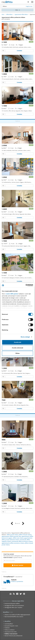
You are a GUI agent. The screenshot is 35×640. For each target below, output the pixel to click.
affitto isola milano (18, 538)
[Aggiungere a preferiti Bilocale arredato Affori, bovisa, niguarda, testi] (3, 114)
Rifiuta (17, 353)
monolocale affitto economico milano (22, 541)
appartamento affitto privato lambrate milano (17, 539)
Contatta (19, 50)
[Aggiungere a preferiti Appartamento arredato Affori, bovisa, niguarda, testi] (3, 376)
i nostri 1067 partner (11, 294)
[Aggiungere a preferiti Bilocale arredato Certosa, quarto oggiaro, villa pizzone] (3, 185)
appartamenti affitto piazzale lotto (11, 536)
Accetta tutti (17, 342)
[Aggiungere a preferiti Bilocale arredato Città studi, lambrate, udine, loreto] (3, 511)
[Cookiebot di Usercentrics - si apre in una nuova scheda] (25, 285)
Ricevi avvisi (18, 565)
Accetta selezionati (17, 348)
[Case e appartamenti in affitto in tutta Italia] (7, 2)
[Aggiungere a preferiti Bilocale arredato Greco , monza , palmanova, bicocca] (3, 448)
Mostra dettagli (25, 337)
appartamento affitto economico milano (13, 543)
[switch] (30, 319)
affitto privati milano (12, 534)
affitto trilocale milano (25, 534)
